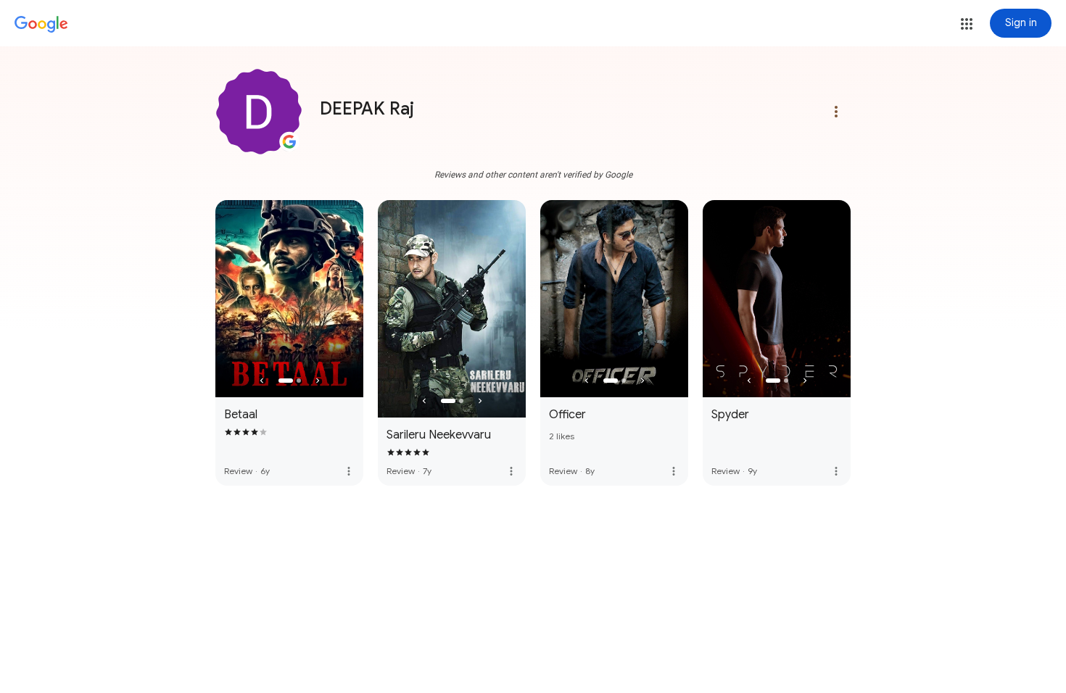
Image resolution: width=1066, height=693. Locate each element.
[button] (966, 23)
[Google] (41, 24)
